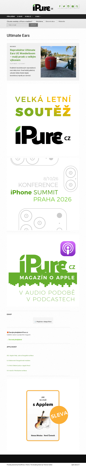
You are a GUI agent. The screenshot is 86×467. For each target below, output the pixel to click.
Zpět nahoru (74, 465)
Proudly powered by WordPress (16, 465)
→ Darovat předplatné (14, 339)
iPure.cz (28, 16)
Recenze (13, 46)
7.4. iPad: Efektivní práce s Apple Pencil (18, 365)
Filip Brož (13, 63)
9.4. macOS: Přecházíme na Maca (17, 370)
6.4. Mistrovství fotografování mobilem (18, 360)
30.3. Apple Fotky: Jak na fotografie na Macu (20, 355)
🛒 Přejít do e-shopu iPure (43, 321)
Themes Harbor (47, 465)
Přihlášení (11, 16)
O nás (37, 16)
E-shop (19, 16)
